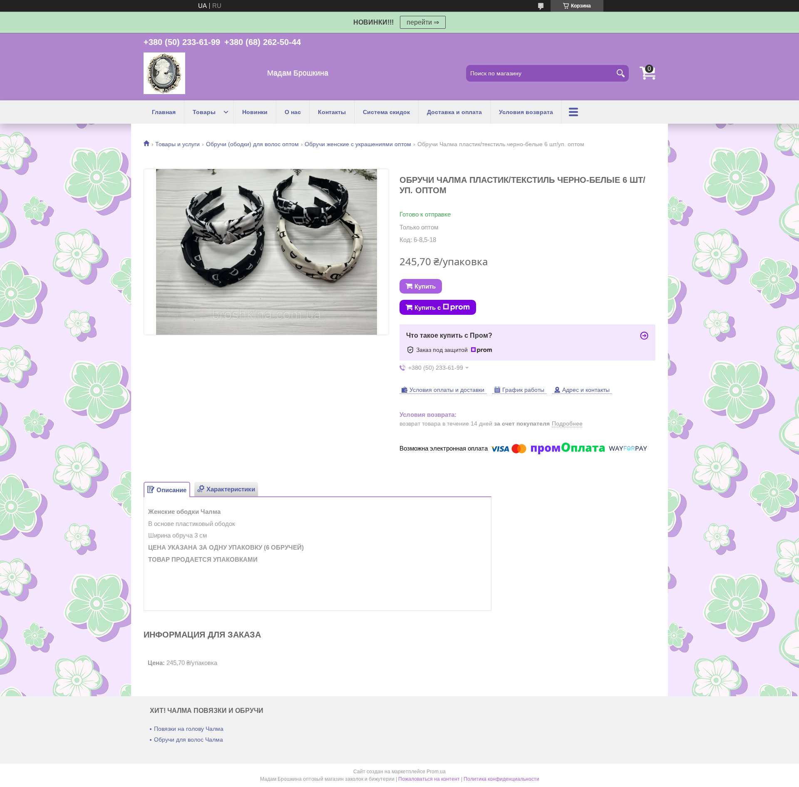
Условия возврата (526, 112)
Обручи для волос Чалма (188, 739)
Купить (425, 286)
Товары (204, 112)
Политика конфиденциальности (501, 779)
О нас (293, 112)
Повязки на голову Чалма (188, 728)
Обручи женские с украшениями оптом (358, 144)
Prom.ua (436, 772)
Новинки (255, 112)
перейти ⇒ (423, 22)
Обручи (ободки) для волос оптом (252, 144)
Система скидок (386, 112)
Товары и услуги (177, 144)
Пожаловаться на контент (429, 779)
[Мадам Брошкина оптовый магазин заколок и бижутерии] (164, 73)
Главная (164, 112)
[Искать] (620, 73)
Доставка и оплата (454, 112)
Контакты (332, 112)
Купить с (427, 307)
